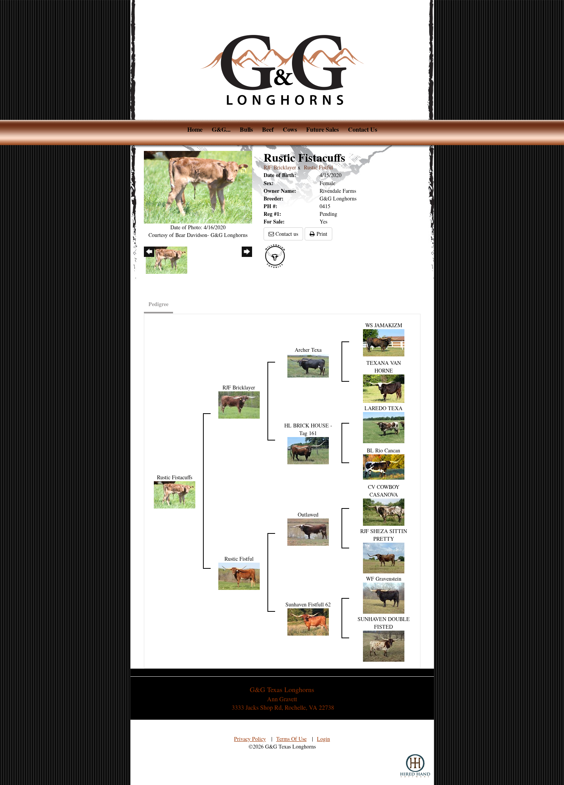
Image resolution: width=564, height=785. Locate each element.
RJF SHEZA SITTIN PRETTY (383, 534)
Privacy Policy (250, 738)
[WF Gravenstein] (383, 597)
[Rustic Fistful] (239, 575)
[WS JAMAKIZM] (383, 342)
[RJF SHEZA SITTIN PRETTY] (383, 557)
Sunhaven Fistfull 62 (308, 604)
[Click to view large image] (198, 186)
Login (323, 738)
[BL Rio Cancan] (383, 466)
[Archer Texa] (308, 364)
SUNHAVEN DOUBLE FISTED (384, 622)
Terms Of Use (291, 738)
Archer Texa (308, 349)
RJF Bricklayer (280, 167)
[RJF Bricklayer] (239, 403)
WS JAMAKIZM (383, 325)
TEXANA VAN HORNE (383, 366)
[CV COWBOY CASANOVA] (383, 511)
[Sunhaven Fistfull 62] (308, 621)
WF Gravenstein (383, 578)
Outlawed (308, 514)
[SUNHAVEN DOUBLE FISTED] (383, 645)
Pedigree (158, 304)
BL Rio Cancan (383, 450)
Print (321, 233)
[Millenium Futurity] (277, 255)
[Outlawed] (308, 531)
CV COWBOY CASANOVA (383, 490)
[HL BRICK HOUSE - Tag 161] (308, 449)
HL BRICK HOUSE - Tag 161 (308, 429)
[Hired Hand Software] (415, 765)
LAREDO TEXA (383, 408)
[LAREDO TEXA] (383, 426)
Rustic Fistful (318, 167)
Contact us (286, 233)
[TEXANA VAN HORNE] (383, 387)
